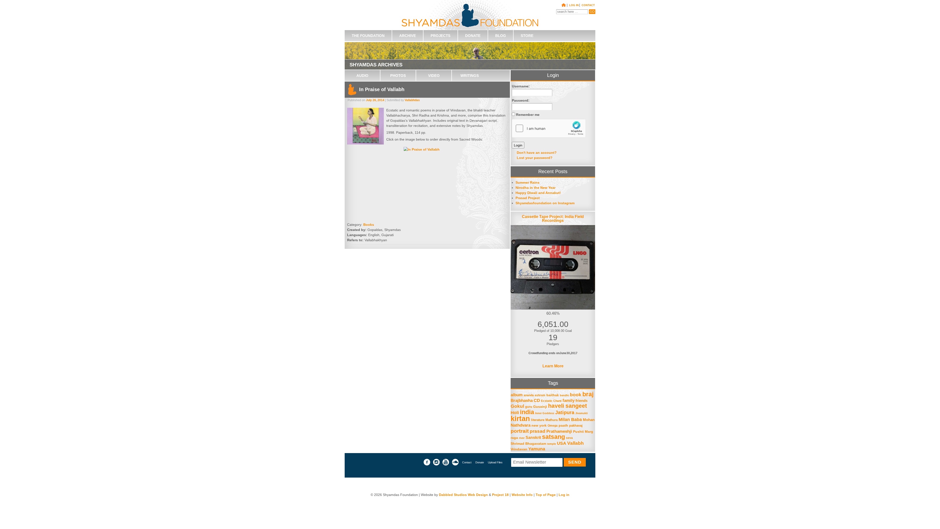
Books (368, 225)
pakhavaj (576, 425)
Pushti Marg (583, 431)
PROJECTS (440, 36)
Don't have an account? (537, 153)
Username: (521, 86)
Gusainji (540, 407)
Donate (479, 462)
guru (528, 407)
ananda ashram (534, 395)
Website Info (522, 495)
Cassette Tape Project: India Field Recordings (553, 219)
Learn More (553, 366)
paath (563, 425)
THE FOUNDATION (368, 36)
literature (537, 420)
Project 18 (500, 495)
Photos (398, 75)
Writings (469, 75)
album (517, 394)
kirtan (520, 418)
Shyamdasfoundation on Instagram (545, 203)
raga (514, 438)
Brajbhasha (522, 400)
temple (551, 443)
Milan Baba (570, 419)
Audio (362, 75)
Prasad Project (528, 198)
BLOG (500, 36)
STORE (527, 36)
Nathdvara (520, 425)
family (569, 400)
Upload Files (495, 462)
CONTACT (588, 5)
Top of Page (546, 495)
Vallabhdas (412, 100)
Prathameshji (559, 431)
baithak (552, 395)
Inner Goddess (544, 413)
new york (539, 425)
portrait (520, 430)
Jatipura (564, 412)
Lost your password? (534, 158)
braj (588, 394)
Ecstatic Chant (551, 400)
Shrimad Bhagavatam (528, 443)
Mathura (551, 420)
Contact (466, 462)
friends (582, 400)
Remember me (528, 115)
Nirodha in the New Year (535, 188)
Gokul (517, 406)
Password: (520, 100)
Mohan (589, 420)
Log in (574, 5)
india (527, 412)
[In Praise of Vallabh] (366, 127)
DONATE (473, 36)
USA (561, 443)
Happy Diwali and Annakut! (538, 193)
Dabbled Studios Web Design (463, 495)
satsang (553, 436)
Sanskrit (533, 437)
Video (434, 75)
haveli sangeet (567, 406)
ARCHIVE (407, 36)
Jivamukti (581, 413)
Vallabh (575, 443)
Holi (515, 412)
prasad (537, 431)
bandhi (564, 395)
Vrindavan (519, 449)
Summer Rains (528, 182)
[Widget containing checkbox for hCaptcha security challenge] (549, 128)
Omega (553, 425)
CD (537, 400)
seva (569, 437)
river (522, 437)
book (575, 394)
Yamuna (536, 448)
